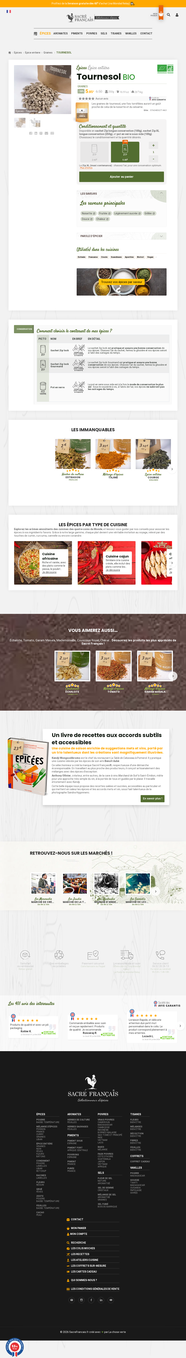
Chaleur (100, 219)
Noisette (87, 213)
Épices (45, 33)
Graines (48, 52)
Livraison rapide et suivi (127, 967)
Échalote (72, 691)
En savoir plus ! (152, 798)
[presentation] (14, 469)
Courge (153, 477)
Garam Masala (154, 691)
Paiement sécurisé (93, 965)
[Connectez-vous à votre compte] (177, 14)
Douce (85, 219)
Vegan (150, 257)
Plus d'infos (86, 168)
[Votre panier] (161, 14)
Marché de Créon (43, 902)
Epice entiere (32, 52)
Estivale (81, 257)
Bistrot (140, 257)
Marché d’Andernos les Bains (106, 902)
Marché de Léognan (138, 902)
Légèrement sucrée (126, 213)
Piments (77, 33)
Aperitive (129, 257)
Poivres (91, 33)
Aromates (60, 33)
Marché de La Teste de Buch (75, 902)
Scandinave (116, 257)
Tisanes (116, 33)
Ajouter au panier (122, 176)
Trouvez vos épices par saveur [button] (121, 282)
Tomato (113, 690)
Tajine (113, 476)
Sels (104, 33)
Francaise (93, 257)
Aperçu (63, 464)
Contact (146, 33)
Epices (18, 52)
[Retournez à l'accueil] (36, 33)
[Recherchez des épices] (169, 14)
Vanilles (131, 33)
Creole (104, 257)
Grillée (148, 213)
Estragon (73, 477)
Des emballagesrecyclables (59, 965)
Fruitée (103, 213)
